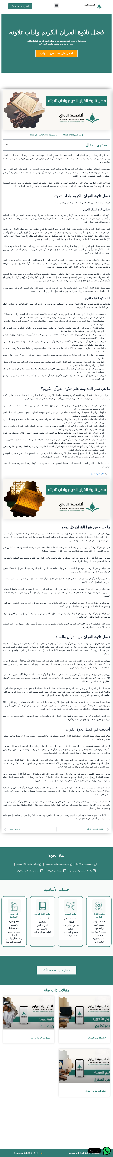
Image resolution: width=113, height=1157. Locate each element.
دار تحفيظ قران (97, 473)
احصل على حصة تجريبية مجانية (56, 53)
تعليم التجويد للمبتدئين (96, 1038)
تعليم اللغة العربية (42, 914)
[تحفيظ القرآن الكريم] (98, 906)
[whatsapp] (107, 1151)
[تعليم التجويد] (70, 906)
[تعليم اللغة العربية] (42, 906)
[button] (56, 5)
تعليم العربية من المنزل (95, 1091)
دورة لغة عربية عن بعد (40, 1038)
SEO (38, 1153)
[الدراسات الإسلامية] (14, 906)
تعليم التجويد (71, 914)
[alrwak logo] (93, 6)
